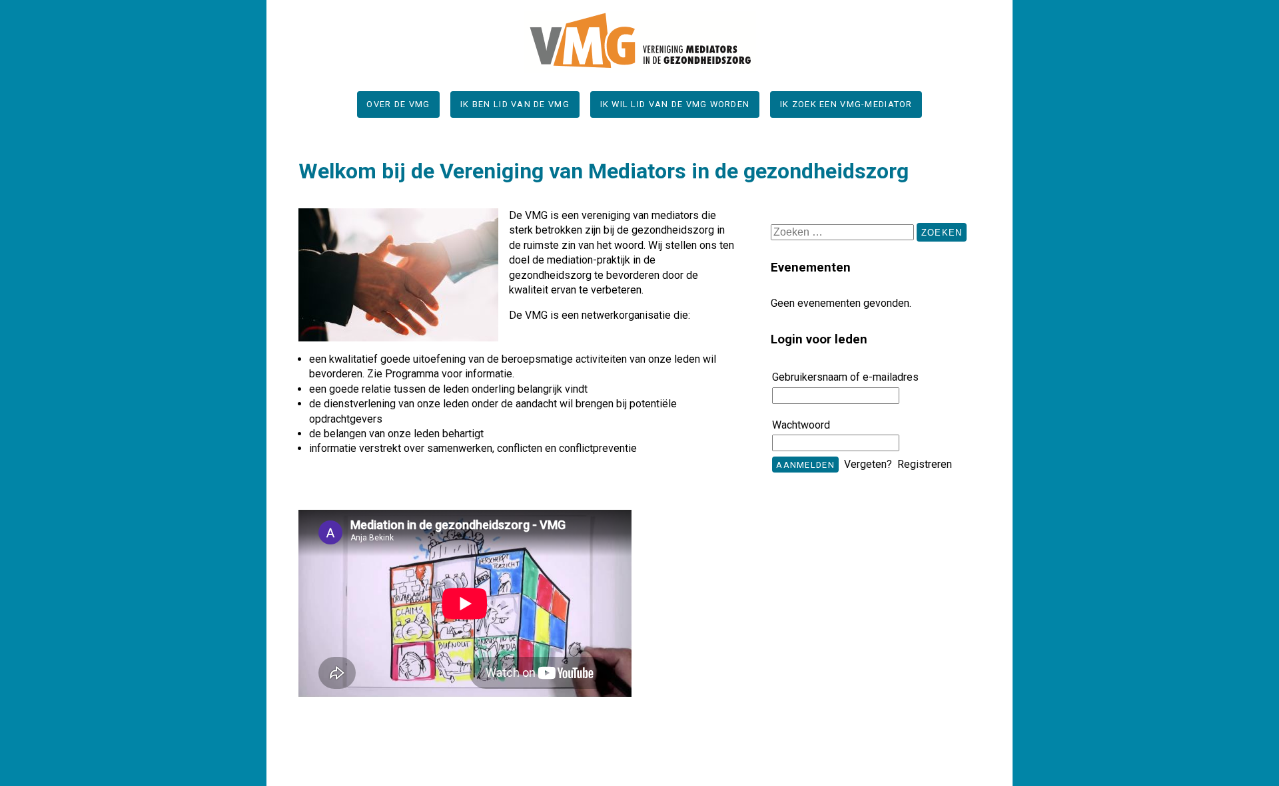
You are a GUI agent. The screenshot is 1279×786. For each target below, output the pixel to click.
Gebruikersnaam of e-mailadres (845, 377)
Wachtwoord (801, 425)
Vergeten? (868, 464)
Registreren (924, 464)
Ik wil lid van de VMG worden (675, 104)
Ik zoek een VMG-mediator (846, 104)
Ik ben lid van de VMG (515, 104)
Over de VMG (398, 104)
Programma (412, 373)
